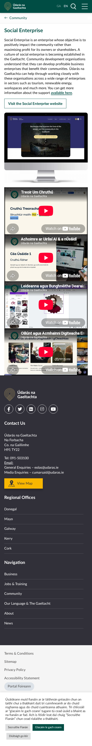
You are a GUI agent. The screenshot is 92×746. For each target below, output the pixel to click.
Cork (8, 548)
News (8, 623)
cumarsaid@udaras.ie (48, 472)
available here (61, 93)
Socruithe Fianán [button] (18, 727)
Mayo (8, 519)
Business (10, 574)
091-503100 (19, 458)
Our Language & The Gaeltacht (27, 603)
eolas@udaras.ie (46, 467)
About (9, 613)
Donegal (10, 509)
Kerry (8, 538)
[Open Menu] (85, 6)
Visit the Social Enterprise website (35, 104)
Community (18, 18)
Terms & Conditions (19, 653)
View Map (25, 483)
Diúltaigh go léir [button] (18, 736)
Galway (10, 528)
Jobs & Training (15, 584)
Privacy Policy (14, 670)
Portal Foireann (19, 686)
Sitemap (10, 661)
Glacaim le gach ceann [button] (48, 727)
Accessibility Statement (22, 678)
